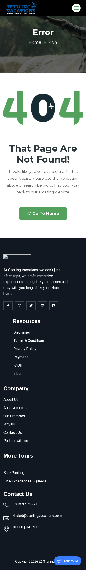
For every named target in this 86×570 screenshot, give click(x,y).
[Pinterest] (53, 305)
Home (35, 42)
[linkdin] (42, 305)
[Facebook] (8, 305)
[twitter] (31, 305)
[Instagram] (19, 305)
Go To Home (45, 213)
